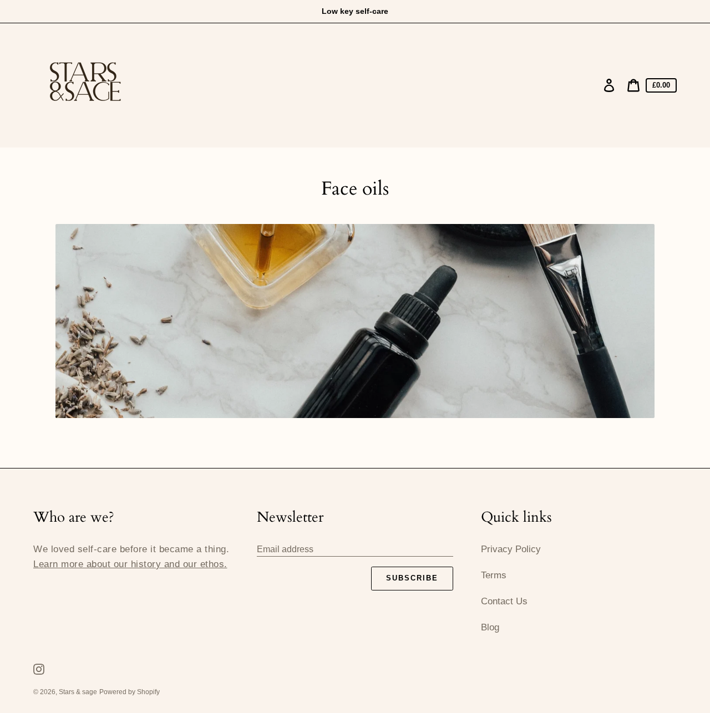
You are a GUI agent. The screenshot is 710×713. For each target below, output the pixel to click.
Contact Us (504, 601)
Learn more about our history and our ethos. (130, 564)
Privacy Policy (511, 549)
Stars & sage (78, 692)
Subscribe (412, 578)
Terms (493, 575)
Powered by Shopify (129, 692)
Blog (490, 627)
